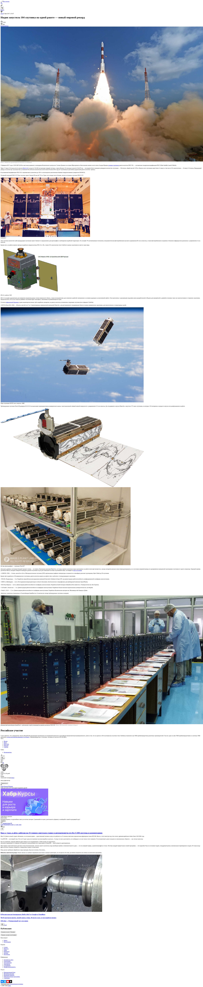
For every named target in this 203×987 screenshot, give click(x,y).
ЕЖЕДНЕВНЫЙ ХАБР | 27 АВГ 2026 (11, 824)
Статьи (6, 947)
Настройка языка (5, 984)
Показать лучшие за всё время (8, 935)
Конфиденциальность (10, 967)
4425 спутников (77, 570)
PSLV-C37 (25, 168)
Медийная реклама (9, 973)
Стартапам (7, 978)
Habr (9, 985)
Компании (6, 951)
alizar (2, 13)
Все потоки (6, 1)
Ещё (5, 925)
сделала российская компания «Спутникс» (18, 737)
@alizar (12, 777)
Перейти (3, 821)
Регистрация (7, 942)
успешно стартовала (113, 165)
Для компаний (8, 962)
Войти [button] (2, 10)
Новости (6, 948)
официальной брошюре (12, 302)
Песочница (7, 954)
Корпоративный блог (9, 972)
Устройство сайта (8, 960)
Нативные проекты (9, 975)
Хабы (5, 950)
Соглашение (7, 965)
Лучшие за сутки (5, 932)
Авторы (6, 953)
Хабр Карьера (4, 786)
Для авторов (7, 961)
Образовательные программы (12, 976)
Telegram (10, 786)
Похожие (13, 932)
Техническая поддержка (16, 984)
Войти (5, 940)
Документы (7, 964)
